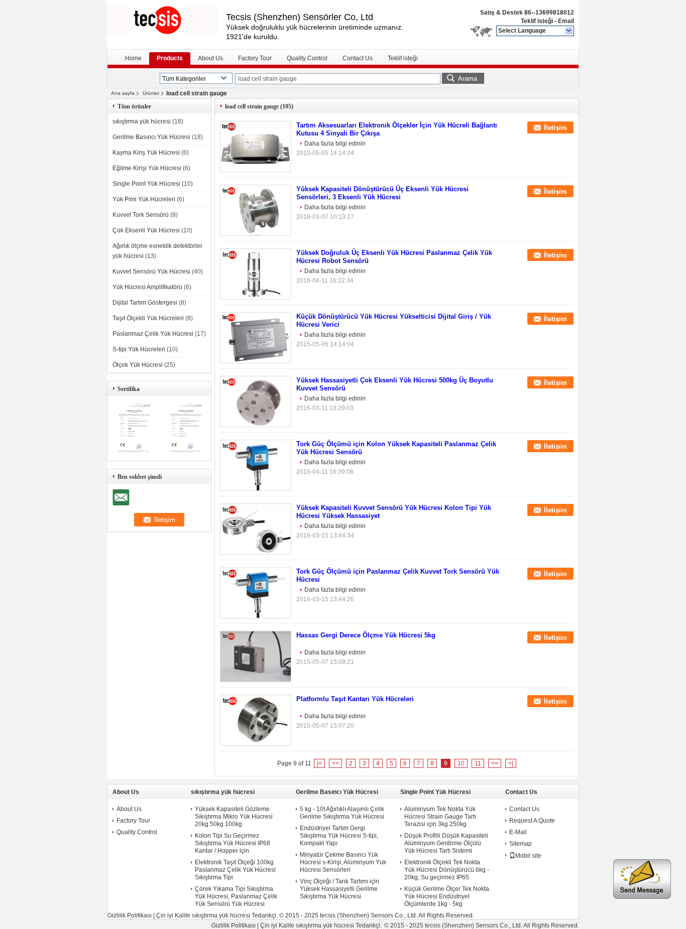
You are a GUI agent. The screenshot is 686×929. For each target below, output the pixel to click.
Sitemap (520, 843)
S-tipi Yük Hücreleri (138, 349)
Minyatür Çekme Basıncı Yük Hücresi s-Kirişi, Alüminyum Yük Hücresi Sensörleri (343, 862)
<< (335, 763)
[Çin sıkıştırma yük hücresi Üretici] (166, 20)
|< (319, 763)
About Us (210, 58)
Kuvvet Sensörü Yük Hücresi (151, 271)
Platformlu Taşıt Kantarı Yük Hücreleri (355, 699)
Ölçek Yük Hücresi (137, 364)
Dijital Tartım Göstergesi (144, 302)
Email (566, 21)
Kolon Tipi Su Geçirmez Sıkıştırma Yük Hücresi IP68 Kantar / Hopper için (232, 843)
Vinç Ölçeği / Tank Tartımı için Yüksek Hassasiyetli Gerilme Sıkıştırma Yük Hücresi (339, 889)
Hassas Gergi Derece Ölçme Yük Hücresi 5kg (365, 635)
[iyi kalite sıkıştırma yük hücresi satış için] (133, 453)
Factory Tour (255, 58)
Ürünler (151, 93)
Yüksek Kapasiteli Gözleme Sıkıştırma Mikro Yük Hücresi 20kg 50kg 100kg (234, 817)
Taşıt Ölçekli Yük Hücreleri (148, 318)
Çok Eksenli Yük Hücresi (146, 230)
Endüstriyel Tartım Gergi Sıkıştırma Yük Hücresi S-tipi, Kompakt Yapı (339, 836)
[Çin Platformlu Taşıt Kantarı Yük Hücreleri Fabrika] (255, 720)
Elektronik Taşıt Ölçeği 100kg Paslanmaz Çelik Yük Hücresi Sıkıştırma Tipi (235, 870)
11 (478, 763)
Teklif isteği (537, 21)
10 (461, 763)
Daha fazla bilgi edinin (335, 143)
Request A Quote (532, 820)
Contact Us (357, 58)
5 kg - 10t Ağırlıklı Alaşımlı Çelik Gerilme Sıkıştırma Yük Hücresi (342, 813)
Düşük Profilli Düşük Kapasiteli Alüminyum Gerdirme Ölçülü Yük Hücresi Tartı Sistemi (446, 843)
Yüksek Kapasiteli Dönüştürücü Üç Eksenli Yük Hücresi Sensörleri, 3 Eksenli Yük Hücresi (382, 193)
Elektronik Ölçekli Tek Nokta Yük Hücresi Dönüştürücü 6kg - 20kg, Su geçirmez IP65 (446, 870)
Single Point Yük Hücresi (146, 183)
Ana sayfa (123, 93)
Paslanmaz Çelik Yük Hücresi (152, 333)
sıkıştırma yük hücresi (141, 121)
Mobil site (528, 855)
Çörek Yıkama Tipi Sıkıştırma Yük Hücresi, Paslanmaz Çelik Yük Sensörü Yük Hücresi (236, 896)
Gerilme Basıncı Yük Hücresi (151, 137)
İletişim (555, 127)
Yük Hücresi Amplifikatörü (147, 287)
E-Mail (518, 832)
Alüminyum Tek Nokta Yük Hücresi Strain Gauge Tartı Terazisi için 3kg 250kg (440, 817)
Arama (467, 78)
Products (170, 58)
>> (494, 763)
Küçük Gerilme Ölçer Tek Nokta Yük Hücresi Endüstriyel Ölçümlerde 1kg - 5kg (446, 896)
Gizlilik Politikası (129, 915)
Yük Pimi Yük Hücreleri (143, 199)
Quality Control (307, 58)
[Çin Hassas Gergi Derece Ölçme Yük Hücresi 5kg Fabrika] (255, 656)
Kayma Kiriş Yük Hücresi (146, 152)
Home (133, 58)
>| (510, 763)
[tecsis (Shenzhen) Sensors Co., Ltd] (569, 31)
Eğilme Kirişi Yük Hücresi (146, 168)
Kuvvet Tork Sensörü (140, 214)
